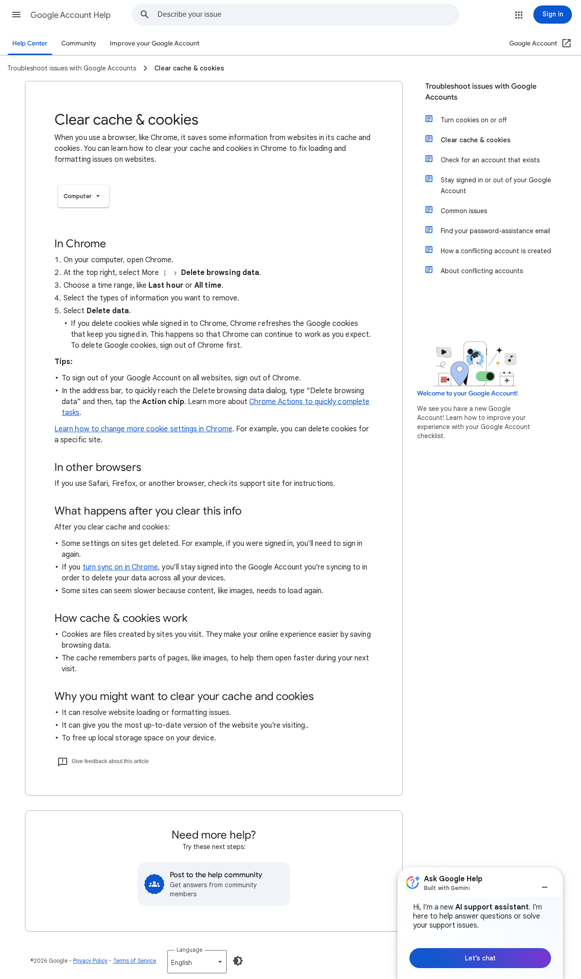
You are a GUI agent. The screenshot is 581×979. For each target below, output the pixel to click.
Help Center (30, 43)
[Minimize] (545, 884)
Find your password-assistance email (495, 231)
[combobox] (308, 14)
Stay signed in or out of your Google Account (496, 185)
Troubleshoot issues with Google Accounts (481, 92)
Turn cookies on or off (474, 120)
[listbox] (83, 196)
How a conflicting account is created (496, 251)
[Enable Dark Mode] (238, 961)
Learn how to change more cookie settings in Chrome (143, 429)
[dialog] (480, 923)
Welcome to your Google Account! (467, 393)
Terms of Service (134, 960)
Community (78, 43)
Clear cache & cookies (476, 140)
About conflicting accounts (482, 271)
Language (189, 949)
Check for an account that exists (490, 160)
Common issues (464, 211)
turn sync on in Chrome (120, 567)
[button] (16, 14)
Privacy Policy (90, 960)
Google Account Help (70, 15)
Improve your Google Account (154, 43)
